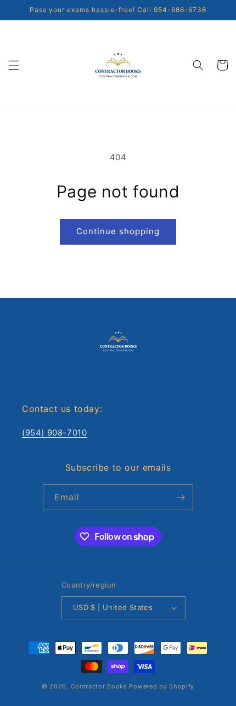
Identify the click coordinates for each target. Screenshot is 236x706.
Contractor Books (99, 686)
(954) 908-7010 (54, 432)
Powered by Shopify (161, 686)
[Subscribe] (180, 497)
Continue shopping (118, 231)
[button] (14, 65)
